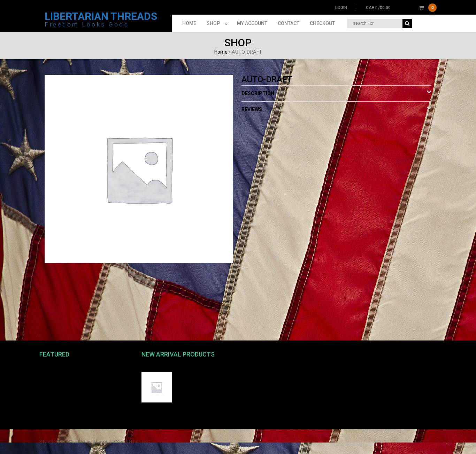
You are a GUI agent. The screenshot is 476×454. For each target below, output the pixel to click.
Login (341, 7)
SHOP (213, 23)
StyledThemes (132, 442)
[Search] (407, 23)
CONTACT (288, 23)
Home (221, 52)
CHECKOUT (322, 23)
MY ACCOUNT (252, 23)
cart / (400, 7)
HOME (189, 23)
